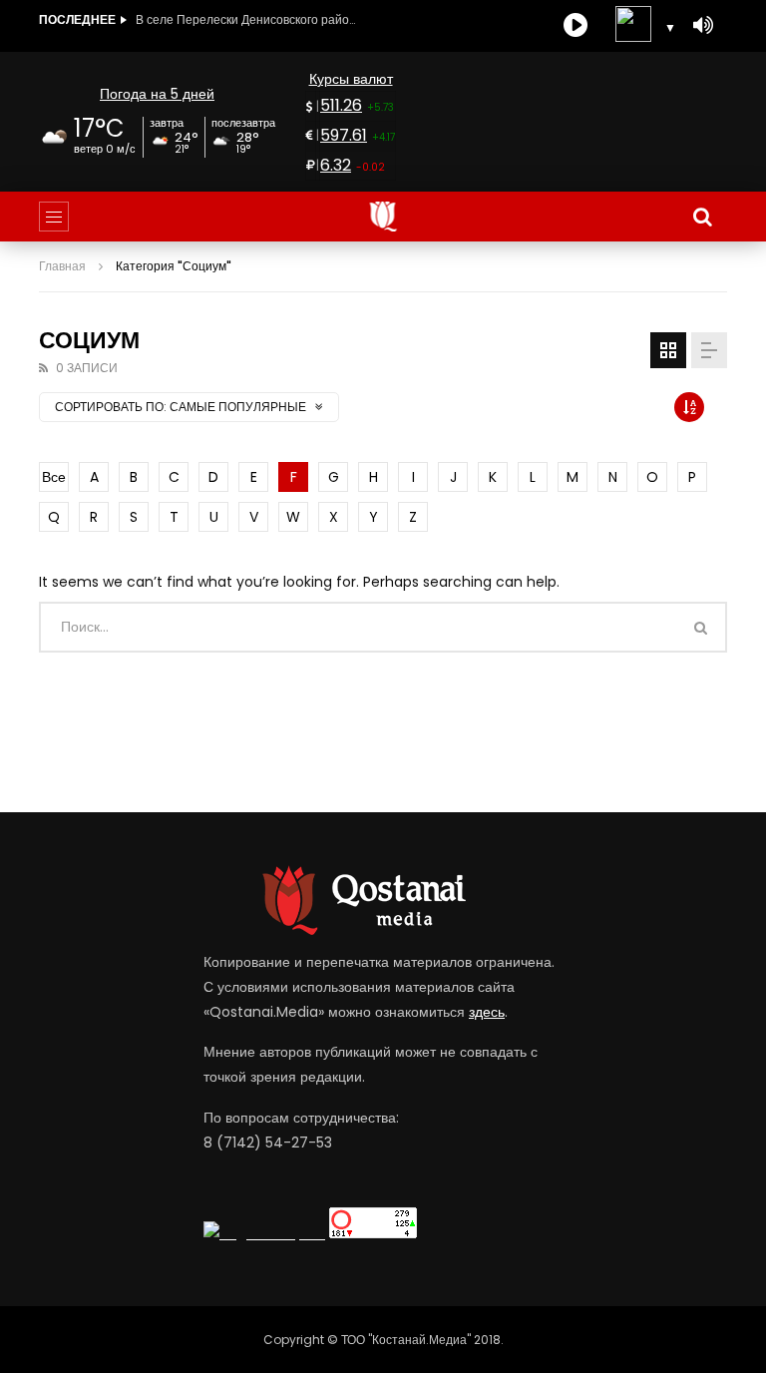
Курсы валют (351, 79)
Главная (62, 265)
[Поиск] (702, 216)
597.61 (343, 135)
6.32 (335, 165)
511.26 (341, 105)
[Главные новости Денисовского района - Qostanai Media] (383, 216)
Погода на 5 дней (157, 94)
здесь (487, 1012)
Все (54, 477)
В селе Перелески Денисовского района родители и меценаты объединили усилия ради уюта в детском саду (245, 19)
